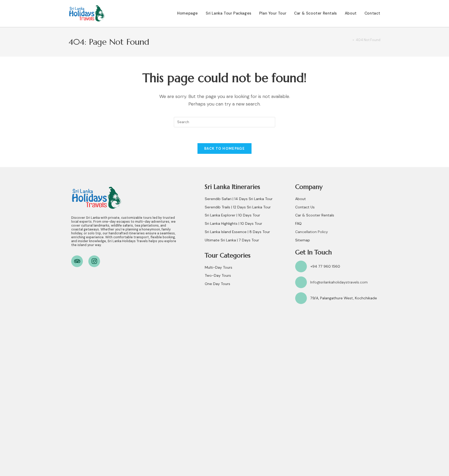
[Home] (349, 40)
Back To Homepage (224, 148)
